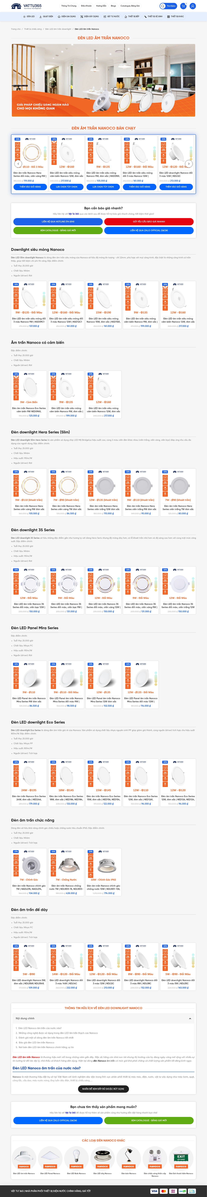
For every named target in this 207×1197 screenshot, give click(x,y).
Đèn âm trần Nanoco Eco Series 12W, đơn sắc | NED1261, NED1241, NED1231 (141, 799)
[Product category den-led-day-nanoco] (103, 1160)
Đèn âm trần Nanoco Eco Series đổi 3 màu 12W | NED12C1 (100, 176)
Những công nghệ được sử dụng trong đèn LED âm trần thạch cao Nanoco (58, 1033)
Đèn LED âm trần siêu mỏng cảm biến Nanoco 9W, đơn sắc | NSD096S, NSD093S (66, 411)
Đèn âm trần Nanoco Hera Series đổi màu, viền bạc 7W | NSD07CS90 (103, 509)
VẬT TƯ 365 (17, 1191)
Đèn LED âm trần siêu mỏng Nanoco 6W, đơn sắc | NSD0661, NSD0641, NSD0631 (29, 322)
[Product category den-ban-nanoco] (129, 1160)
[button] (190, 1018)
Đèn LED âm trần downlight (58, 29)
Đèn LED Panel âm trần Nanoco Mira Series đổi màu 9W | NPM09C (66, 701)
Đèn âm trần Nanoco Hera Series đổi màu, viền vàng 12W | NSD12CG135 (141, 509)
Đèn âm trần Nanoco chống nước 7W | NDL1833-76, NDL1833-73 (66, 889)
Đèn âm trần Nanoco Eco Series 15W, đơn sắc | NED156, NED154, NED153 (103, 799)
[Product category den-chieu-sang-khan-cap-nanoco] (156, 1161)
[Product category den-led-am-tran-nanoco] (25, 1160)
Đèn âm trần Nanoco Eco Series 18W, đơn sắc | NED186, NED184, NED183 (66, 799)
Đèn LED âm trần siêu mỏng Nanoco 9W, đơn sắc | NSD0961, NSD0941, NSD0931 (103, 322)
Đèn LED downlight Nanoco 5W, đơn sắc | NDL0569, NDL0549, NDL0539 (29, 983)
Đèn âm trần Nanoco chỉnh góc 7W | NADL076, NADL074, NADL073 (30, 176)
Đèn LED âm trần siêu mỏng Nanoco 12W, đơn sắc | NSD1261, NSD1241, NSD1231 (141, 322)
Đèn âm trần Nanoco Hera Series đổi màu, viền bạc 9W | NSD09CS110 (139, 176)
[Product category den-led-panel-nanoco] (51, 1160)
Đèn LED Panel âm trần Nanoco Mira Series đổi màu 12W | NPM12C (140, 701)
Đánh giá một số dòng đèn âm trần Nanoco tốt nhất (46, 1038)
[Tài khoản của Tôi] (192, 6)
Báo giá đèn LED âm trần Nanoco (36, 1043)
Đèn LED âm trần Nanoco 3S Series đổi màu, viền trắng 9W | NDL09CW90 (30, 607)
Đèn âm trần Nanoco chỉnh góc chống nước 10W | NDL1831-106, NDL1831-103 (103, 889)
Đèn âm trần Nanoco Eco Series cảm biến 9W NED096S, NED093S (66, 176)
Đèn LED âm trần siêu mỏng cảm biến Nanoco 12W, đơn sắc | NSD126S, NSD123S (103, 411)
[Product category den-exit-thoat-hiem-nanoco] (182, 1160)
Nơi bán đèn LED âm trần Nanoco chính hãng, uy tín (46, 1047)
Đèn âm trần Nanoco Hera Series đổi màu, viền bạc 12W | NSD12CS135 (29, 509)
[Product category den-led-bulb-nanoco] (77, 1160)
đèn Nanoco (99, 1061)
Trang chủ (16, 29)
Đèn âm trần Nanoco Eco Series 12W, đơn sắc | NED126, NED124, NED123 (178, 799)
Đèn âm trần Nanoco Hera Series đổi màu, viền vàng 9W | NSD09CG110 (176, 176)
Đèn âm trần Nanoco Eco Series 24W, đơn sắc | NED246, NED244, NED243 (29, 799)
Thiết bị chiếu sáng (33, 29)
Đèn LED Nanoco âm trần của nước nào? (40, 1028)
